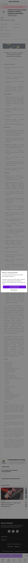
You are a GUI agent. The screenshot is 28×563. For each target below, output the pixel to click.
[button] (14, 290)
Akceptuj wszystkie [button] (14, 286)
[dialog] (14, 281)
